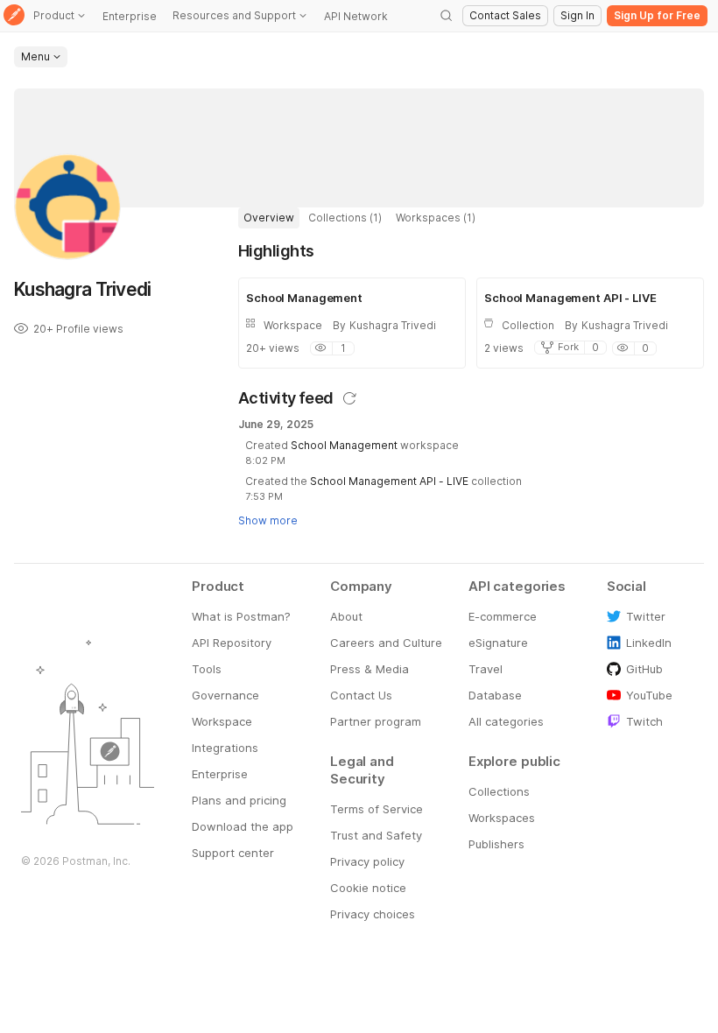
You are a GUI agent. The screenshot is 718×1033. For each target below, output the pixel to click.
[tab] (268, 217)
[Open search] (446, 15)
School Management (344, 445)
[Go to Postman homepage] (14, 16)
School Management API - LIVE (389, 481)
